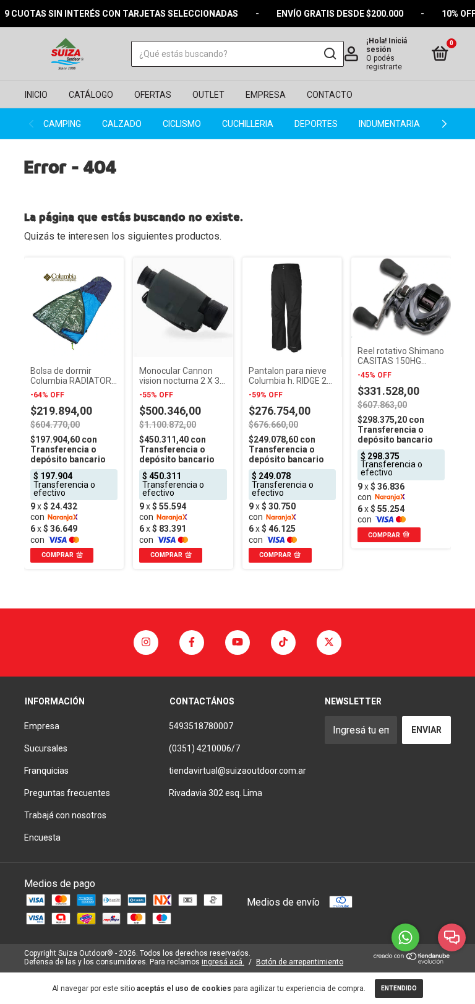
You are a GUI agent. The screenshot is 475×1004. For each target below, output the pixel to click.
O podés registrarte (384, 62)
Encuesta (42, 837)
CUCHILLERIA (247, 124)
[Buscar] (329, 54)
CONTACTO (330, 95)
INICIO (36, 95)
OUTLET (208, 95)
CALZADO (122, 124)
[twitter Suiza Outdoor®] (329, 642)
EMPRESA (266, 95)
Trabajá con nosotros (65, 815)
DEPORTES (316, 124)
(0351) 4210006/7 (204, 748)
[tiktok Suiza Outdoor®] (283, 642)
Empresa (41, 726)
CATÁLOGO (91, 95)
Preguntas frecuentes (67, 793)
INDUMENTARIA (389, 124)
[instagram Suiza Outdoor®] (146, 642)
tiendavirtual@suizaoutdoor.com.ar (237, 771)
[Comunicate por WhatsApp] (405, 937)
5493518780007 (201, 726)
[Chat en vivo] (452, 937)
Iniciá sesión (386, 45)
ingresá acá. (223, 962)
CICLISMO (182, 124)
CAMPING (62, 124)
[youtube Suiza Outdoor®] (237, 642)
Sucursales (45, 748)
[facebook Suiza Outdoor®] (191, 642)
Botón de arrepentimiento (299, 962)
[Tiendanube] (412, 960)
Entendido (399, 988)
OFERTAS (152, 95)
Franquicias (46, 771)
